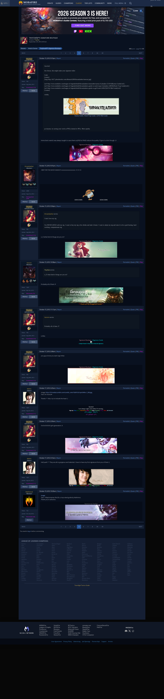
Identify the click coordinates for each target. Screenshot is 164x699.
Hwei (53, 545)
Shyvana (99, 563)
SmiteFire (57, 625)
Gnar (38, 573)
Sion (98, 566)
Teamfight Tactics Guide (82, 585)
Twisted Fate (116, 559)
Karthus (54, 570)
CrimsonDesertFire (103, 625)
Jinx (53, 561)
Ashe (23, 561)
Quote (133, 58)
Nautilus (84, 547)
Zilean (129, 571)
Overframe (85, 633)
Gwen (38, 578)
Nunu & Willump (87, 556)
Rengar (99, 544)
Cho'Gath (39, 545)
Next (140, 53)
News (109, 3)
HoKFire (99, 627)
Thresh (114, 552)
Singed (99, 564)
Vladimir (114, 580)
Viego (114, 577)
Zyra (128, 575)
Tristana (114, 554)
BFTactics (71, 625)
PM (137, 58)
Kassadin (54, 571)
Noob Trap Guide (89, 116)
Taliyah (114, 545)
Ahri (22, 545)
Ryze (98, 549)
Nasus (84, 545)
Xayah (129, 549)
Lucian (69, 559)
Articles (110, 641)
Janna (53, 552)
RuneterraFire (43, 635)
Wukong (129, 547)
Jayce (53, 557)
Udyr (113, 563)
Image (43, 495)
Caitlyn (23, 578)
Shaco (99, 559)
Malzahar (70, 566)
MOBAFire (42, 625)
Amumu (23, 554)
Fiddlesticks (40, 563)
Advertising (76, 641)
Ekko (38, 556)
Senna (99, 554)
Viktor (114, 578)
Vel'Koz (114, 571)
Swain (99, 577)
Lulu (68, 561)
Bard (22, 568)
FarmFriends (58, 631)
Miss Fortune (71, 575)
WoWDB (71, 631)
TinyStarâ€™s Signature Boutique (50, 48)
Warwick (130, 545)
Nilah (83, 552)
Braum (23, 575)
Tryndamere (116, 557)
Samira (99, 551)
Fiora (38, 564)
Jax (53, 556)
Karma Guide (79, 116)
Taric (113, 549)
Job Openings (86, 641)
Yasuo (129, 554)
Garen (38, 571)
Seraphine (100, 556)
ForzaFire (57, 633)
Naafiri (69, 580)
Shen (98, 561)
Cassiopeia (40, 544)
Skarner (99, 570)
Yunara (129, 559)
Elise (38, 557)
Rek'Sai (84, 575)
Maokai (69, 568)
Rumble (99, 547)
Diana (38, 551)
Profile (25, 90)
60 (102, 53)
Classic (79, 3)
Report (59, 58)
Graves (39, 577)
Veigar (114, 570)
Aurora (23, 564)
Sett (98, 557)
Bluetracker (86, 627)
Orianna (84, 559)
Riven (99, 545)
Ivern (53, 551)
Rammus (84, 573)
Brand (23, 573)
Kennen (54, 578)
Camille (23, 580)
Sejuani (99, 552)
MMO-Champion (73, 635)
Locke (68, 557)
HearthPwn (85, 629)
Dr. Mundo (40, 552)
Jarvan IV (54, 554)
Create (50, 3)
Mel (68, 571)
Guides (58, 3)
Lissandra (70, 556)
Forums (23, 48)
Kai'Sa (54, 564)
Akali (22, 547)
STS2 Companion (88, 635)
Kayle (53, 575)
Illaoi (53, 547)
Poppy (84, 564)
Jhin (53, 559)
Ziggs (129, 570)
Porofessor (42, 629)
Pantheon (85, 563)
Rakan (84, 571)
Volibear (130, 544)
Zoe (128, 573)
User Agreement (56, 641)
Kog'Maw (70, 547)
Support (104, 641)
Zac (128, 564)
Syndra (99, 580)
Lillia (68, 554)
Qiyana (84, 568)
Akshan (23, 549)
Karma (54, 568)
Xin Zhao (130, 552)
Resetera (56, 629)
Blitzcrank (24, 571)
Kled (68, 545)
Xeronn (29, 263)
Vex (113, 573)
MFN (5, 3)
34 (97, 53)
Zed (128, 566)
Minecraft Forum (73, 629)
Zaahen (129, 563)
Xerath (129, 551)
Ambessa (24, 552)
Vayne (114, 568)
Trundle (114, 556)
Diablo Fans (86, 631)
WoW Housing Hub (74, 633)
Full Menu (119, 3)
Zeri (128, 568)
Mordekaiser (71, 577)
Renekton (85, 580)
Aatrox (23, 544)
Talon (114, 547)
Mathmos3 (29, 492)
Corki (38, 547)
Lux (68, 563)
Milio (68, 573)
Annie (23, 557)
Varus (114, 566)
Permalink (126, 58)
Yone (129, 556)
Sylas (98, 578)
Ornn (83, 561)
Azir (22, 566)
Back (23, 53)
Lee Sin (69, 551)
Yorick (129, 557)
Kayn (53, 577)
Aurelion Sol (25, 563)
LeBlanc (69, 549)
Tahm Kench (116, 544)
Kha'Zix (54, 580)
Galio (38, 568)
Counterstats (43, 631)
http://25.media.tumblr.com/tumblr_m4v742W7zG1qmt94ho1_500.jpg (69, 392)
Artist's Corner (32, 48)
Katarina (54, 573)
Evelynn (39, 559)
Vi (112, 575)
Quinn (84, 570)
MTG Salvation (73, 627)
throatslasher (29, 166)
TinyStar (37, 40)
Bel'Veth (24, 570)
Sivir (98, 568)
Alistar (23, 551)
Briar (23, 577)
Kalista (54, 566)
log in (29, 531)
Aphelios (24, 559)
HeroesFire (57, 635)
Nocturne (85, 554)
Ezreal (38, 561)
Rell (83, 577)
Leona (69, 552)
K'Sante (54, 563)
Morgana (70, 578)
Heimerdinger (56, 544)
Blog (33, 90)
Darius (39, 549)
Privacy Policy (67, 641)
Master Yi (70, 570)
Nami (83, 544)
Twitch (114, 561)
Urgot (114, 564)
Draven (39, 554)
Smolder (99, 571)
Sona (98, 573)
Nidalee (84, 551)
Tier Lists (88, 3)
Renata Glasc (86, 578)
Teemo (114, 551)
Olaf (83, 557)
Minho (29, 389)
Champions (68, 3)
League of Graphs (45, 627)
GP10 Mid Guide (102, 116)
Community (100, 3)
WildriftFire (42, 633)
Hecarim (39, 580)
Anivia (23, 556)
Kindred (69, 544)
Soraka (99, 575)
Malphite (69, 564)
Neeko (84, 549)
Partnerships (96, 641)
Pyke (83, 566)
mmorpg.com (86, 625)
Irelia (53, 549)
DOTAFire (57, 627)
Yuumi (129, 561)
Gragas (39, 575)
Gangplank (40, 570)
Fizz (38, 566)
